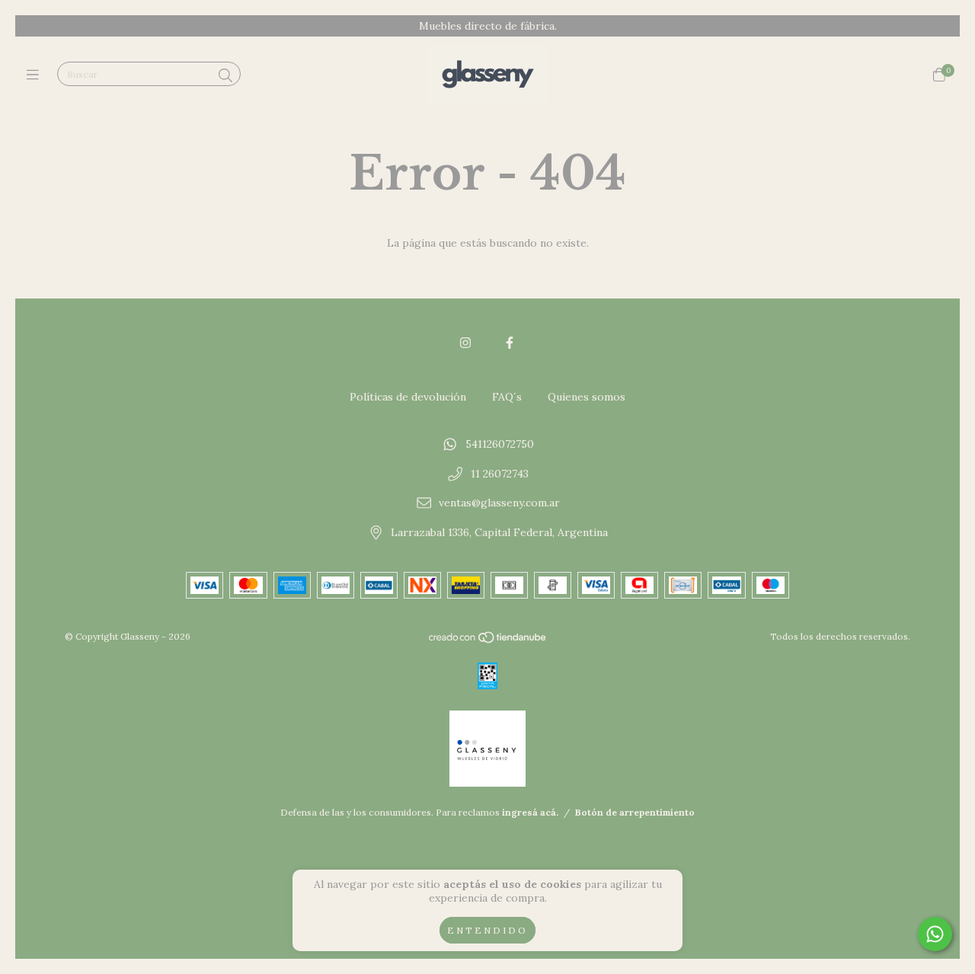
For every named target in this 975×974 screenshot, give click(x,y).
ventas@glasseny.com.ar (499, 503)
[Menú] (36, 75)
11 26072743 (500, 474)
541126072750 (499, 444)
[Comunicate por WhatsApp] (935, 934)
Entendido (487, 930)
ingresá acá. (530, 812)
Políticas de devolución (408, 397)
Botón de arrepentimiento (635, 812)
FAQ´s (507, 397)
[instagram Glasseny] (465, 342)
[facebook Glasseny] (509, 342)
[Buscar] (225, 75)
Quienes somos (586, 397)
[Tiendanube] (488, 640)
